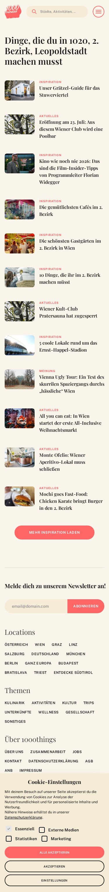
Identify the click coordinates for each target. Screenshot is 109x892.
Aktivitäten (43, 703)
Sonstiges (15, 722)
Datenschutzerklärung (53, 761)
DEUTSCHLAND (45, 654)
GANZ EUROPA (38, 663)
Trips (88, 703)
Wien (40, 645)
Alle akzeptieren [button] (55, 852)
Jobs (77, 752)
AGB (89, 761)
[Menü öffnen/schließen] (98, 11)
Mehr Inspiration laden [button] (58, 535)
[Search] (32, 11)
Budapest (68, 663)
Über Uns (14, 752)
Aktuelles (49, 115)
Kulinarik (15, 703)
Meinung (47, 370)
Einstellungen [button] (54, 880)
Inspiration (50, 81)
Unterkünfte (18, 712)
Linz (73, 645)
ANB (8, 770)
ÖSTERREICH (16, 645)
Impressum (30, 770)
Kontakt (13, 761)
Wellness (48, 712)
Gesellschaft (80, 712)
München (75, 654)
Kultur (69, 703)
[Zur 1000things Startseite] (13, 12)
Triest (40, 673)
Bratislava (16, 673)
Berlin (11, 663)
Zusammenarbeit (47, 752)
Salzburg (14, 654)
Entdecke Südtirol (73, 673)
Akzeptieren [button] (54, 866)
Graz (57, 645)
